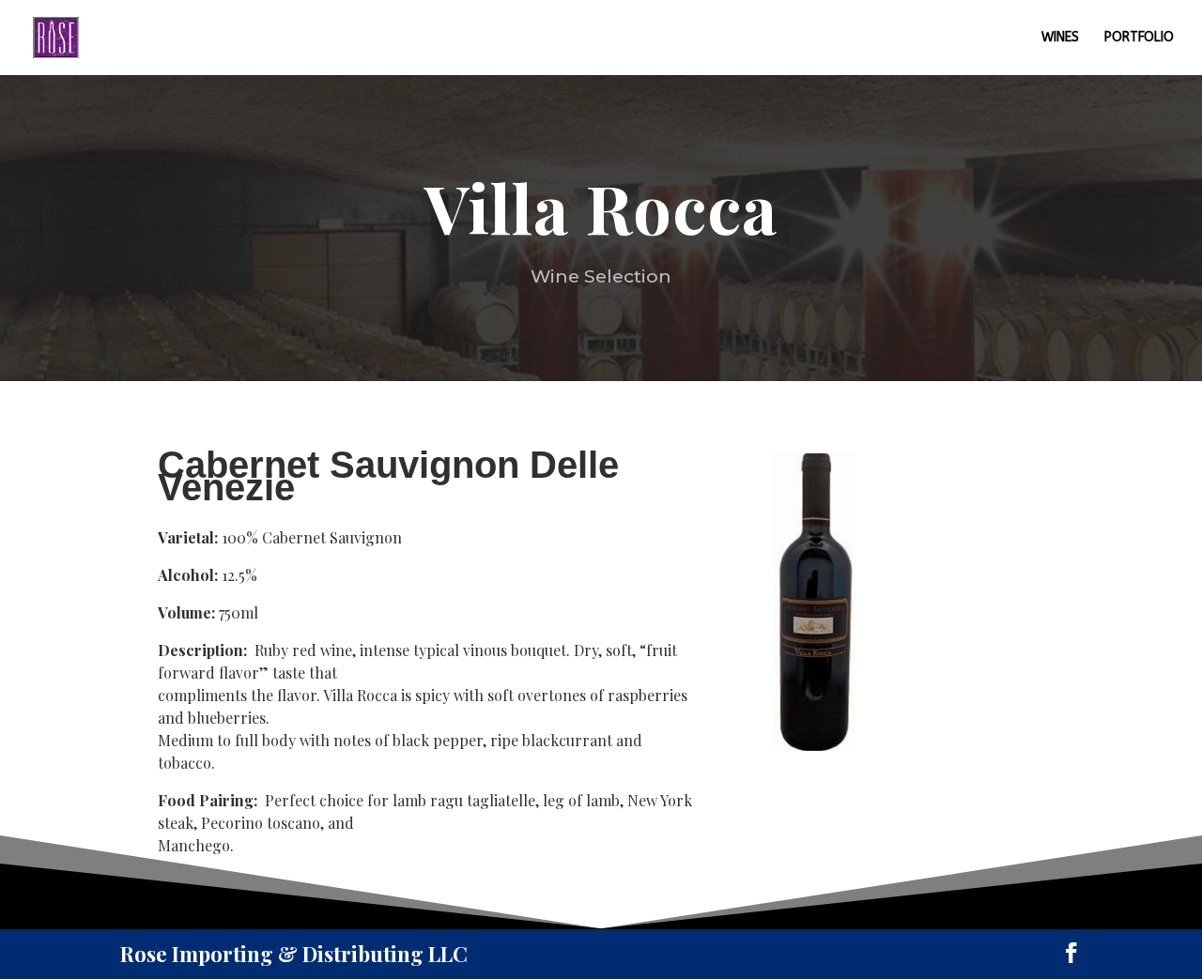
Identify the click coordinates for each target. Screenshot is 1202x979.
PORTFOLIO (1139, 38)
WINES (1060, 38)
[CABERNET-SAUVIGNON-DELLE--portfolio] (812, 745)
